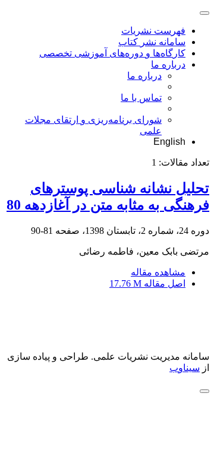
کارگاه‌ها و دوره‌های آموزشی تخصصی (112, 53)
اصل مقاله (147, 283)
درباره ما (168, 64)
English (169, 142)
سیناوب (184, 368)
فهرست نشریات (153, 31)
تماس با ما (141, 98)
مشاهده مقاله (158, 272)
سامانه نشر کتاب (151, 42)
